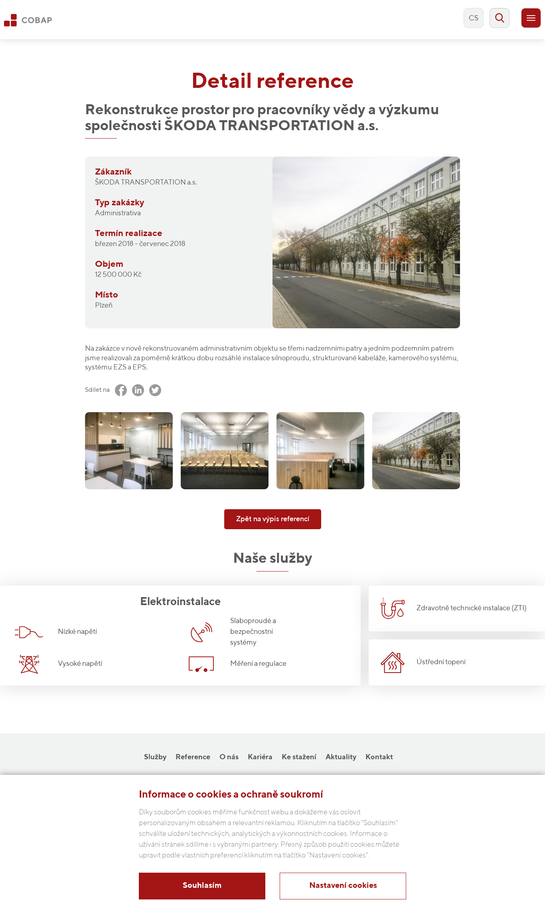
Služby (155, 757)
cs (473, 18)
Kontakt (379, 757)
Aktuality (341, 757)
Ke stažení (299, 757)
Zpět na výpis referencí (272, 519)
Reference (193, 757)
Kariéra (260, 757)
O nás (229, 757)
